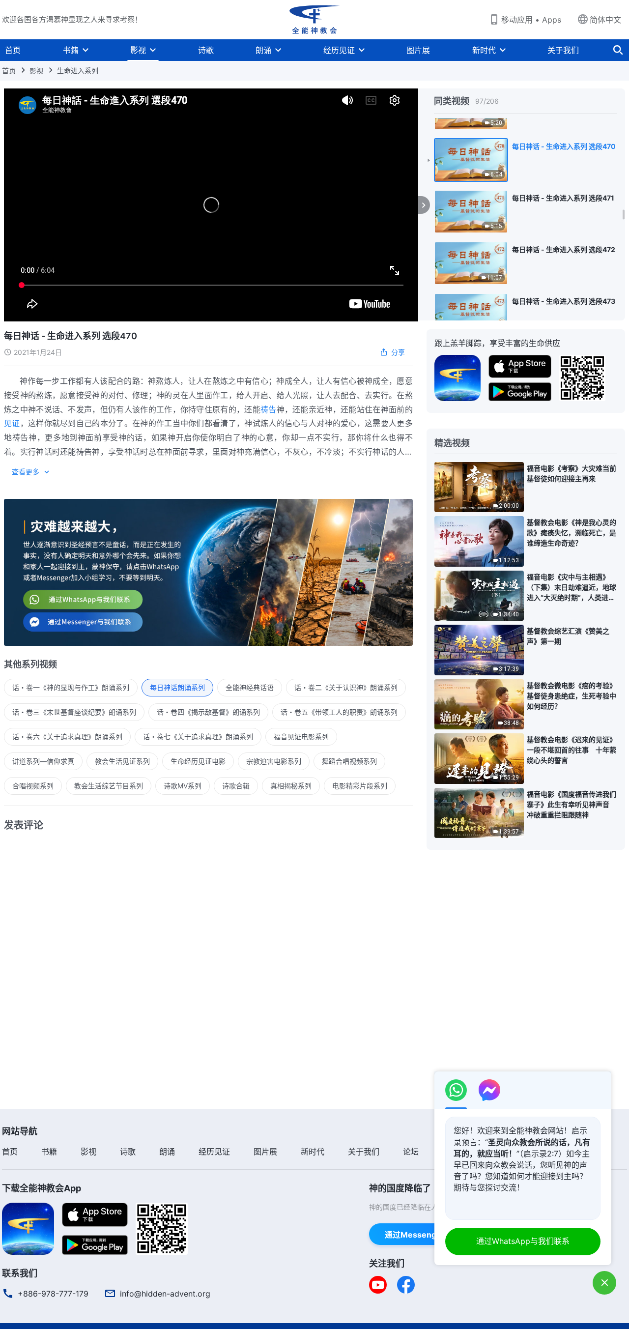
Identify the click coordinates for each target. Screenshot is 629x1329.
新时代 (484, 50)
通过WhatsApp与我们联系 (523, 1241)
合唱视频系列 (33, 785)
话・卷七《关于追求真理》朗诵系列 (198, 736)
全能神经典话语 (250, 687)
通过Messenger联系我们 (430, 1235)
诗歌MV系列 (182, 785)
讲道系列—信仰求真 (43, 761)
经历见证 (339, 50)
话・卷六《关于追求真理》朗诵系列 (67, 736)
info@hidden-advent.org (165, 1294)
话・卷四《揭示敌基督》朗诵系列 (208, 712)
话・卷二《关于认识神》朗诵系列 (346, 687)
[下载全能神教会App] (28, 1228)
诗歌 (206, 50)
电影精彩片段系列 (359, 785)
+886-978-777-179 (53, 1294)
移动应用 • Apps (531, 20)
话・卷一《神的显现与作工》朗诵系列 (70, 687)
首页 (13, 50)
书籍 (71, 50)
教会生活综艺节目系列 (108, 785)
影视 (138, 50)
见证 (12, 423)
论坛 (411, 1151)
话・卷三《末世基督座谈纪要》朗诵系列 (74, 712)
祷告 (268, 409)
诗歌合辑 (236, 785)
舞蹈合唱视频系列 (349, 761)
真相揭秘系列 (291, 785)
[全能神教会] (314, 19)
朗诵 (263, 50)
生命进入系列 (77, 70)
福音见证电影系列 (301, 736)
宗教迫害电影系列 (273, 761)
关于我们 (563, 50)
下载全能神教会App (41, 1188)
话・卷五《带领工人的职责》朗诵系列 (339, 712)
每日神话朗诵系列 (177, 687)
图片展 (418, 50)
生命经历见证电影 (198, 761)
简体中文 (605, 20)
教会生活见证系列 (122, 761)
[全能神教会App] (457, 377)
